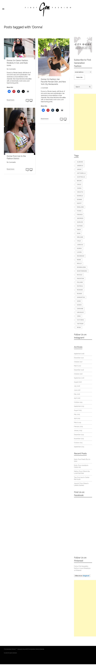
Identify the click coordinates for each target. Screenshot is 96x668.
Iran (78, 233)
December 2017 (79, 357)
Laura (79, 252)
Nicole (79, 274)
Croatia (80, 192)
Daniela (80, 195)
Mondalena (81, 267)
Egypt (79, 203)
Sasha (79, 305)
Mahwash (80, 256)
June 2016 (77, 390)
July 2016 (77, 386)
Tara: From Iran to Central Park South (81, 478)
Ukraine (80, 308)
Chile (79, 184)
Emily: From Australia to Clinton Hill (81, 466)
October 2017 (78, 362)
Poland (80, 282)
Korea (79, 248)
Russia (79, 293)
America (80, 165)
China (79, 188)
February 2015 (78, 426)
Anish (79, 169)
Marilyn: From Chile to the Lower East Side (82, 472)
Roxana (80, 290)
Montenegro (82, 271)
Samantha (81, 297)
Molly (79, 263)
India (79, 229)
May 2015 (77, 414)
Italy (79, 241)
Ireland (80, 237)
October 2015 (78, 402)
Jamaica (80, 244)
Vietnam (80, 323)
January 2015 (78, 430)
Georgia (80, 218)
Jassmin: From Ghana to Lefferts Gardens (81, 484)
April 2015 (77, 418)
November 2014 (79, 438)
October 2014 (78, 442)
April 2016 (77, 398)
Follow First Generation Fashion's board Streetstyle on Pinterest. (82, 568)
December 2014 (79, 434)
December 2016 (79, 370)
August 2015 (77, 410)
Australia (81, 177)
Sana (79, 301)
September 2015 (79, 406)
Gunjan (80, 222)
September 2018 (79, 353)
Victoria (80, 320)
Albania (80, 162)
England (80, 207)
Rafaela (80, 286)
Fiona (79, 211)
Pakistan (80, 278)
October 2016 (78, 374)
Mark (79, 259)
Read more (10, 100)
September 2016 (79, 378)
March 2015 (77, 422)
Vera (79, 316)
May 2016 (77, 394)
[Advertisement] (85, 122)
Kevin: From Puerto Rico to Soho (82, 460)
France (80, 214)
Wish (79, 327)
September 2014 (79, 446)
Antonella (81, 173)
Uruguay (80, 312)
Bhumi (79, 180)
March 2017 (77, 366)
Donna (79, 199)
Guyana (80, 226)
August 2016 (78, 382)
